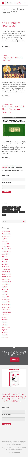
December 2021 (6, 304)
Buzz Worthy (5, 104)
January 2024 (6, 246)
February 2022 (6, 299)
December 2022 (6, 274)
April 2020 (5, 337)
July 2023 (4, 256)
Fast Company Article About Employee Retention (13, 110)
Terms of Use (12, 444)
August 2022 (5, 284)
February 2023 (6, 269)
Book (8, 206)
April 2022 (5, 294)
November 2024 (6, 234)
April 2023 (5, 264)
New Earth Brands (16, 452)
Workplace (21, 212)
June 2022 (5, 289)
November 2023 (6, 249)
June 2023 (5, 259)
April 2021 (5, 325)
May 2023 (4, 261)
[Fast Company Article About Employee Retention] (14, 140)
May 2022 (4, 292)
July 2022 (4, 287)
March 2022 (5, 297)
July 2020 (4, 330)
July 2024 (4, 239)
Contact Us (15, 359)
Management (5, 212)
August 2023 (5, 254)
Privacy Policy (19, 444)
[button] (25, 2)
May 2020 (4, 335)
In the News (5, 55)
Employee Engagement (7, 209)
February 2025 (6, 231)
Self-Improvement (14, 212)
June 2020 (5, 332)
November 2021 (6, 307)
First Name (5, 175)
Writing (3, 214)
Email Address (6, 183)
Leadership (16, 209)
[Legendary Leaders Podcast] (14, 80)
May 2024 (4, 241)
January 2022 (6, 302)
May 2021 (4, 322)
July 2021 (4, 317)
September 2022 (6, 282)
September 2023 (6, 251)
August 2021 (5, 314)
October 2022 (6, 279)
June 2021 (5, 320)
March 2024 (5, 244)
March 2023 (5, 266)
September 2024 (6, 236)
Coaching (13, 206)
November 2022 (6, 277)
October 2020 (6, 327)
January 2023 (6, 272)
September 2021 (6, 312)
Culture (18, 206)
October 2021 (6, 309)
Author (3, 206)
